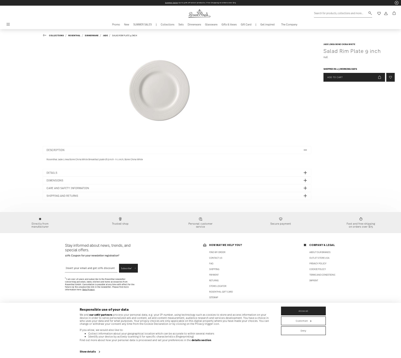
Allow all (303, 310)
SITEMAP (213, 297)
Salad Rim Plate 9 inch (124, 35)
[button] (167, 25)
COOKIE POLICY (317, 269)
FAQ (211, 263)
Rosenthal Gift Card (221, 291)
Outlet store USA (319, 257)
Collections (56, 35)
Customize (302, 320)
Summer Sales (171, 3)
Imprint (313, 280)
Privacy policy (317, 263)
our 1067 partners (100, 314)
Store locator (217, 285)
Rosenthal (74, 35)
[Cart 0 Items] (393, 13)
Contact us (215, 257)
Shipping (214, 269)
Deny (303, 330)
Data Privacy (88, 289)
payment (214, 274)
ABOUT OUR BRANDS (320, 252)
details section (201, 340)
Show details (88, 351)
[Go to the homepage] (199, 13)
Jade (105, 35)
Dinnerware (92, 35)
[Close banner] (396, 3)
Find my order (217, 252)
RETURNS (214, 280)
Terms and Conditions (322, 274)
